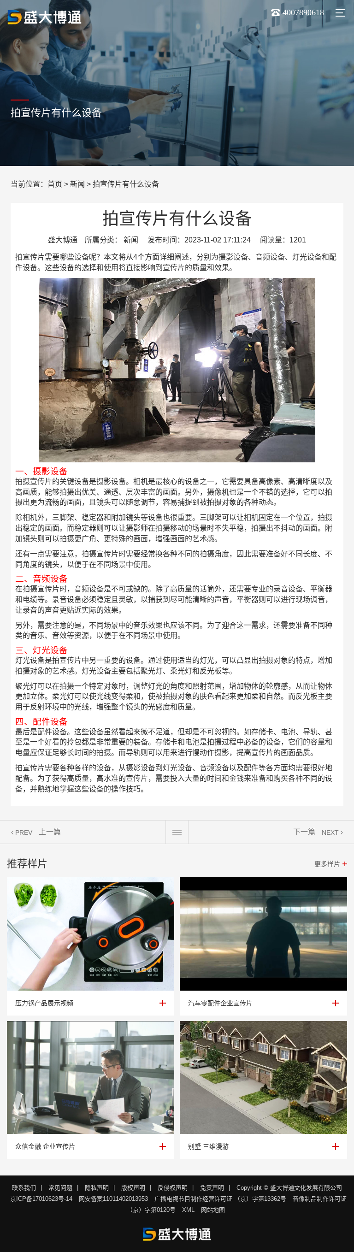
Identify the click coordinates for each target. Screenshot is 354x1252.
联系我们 (24, 1187)
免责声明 (212, 1187)
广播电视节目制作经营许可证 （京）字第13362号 (220, 1198)
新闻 (77, 184)
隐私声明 (97, 1187)
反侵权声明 (173, 1187)
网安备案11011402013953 (113, 1198)
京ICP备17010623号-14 (41, 1198)
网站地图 (213, 1209)
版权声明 (133, 1187)
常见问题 (60, 1187)
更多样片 (327, 864)
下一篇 (304, 832)
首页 (54, 184)
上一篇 (50, 832)
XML (188, 1209)
